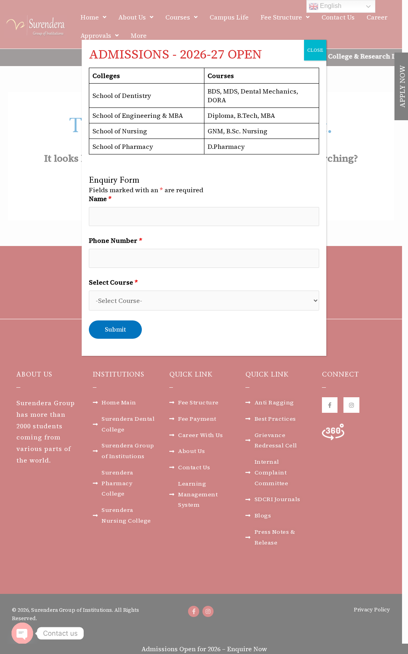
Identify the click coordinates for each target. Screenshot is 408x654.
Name (100, 198)
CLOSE (315, 50)
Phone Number (115, 240)
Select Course (113, 282)
